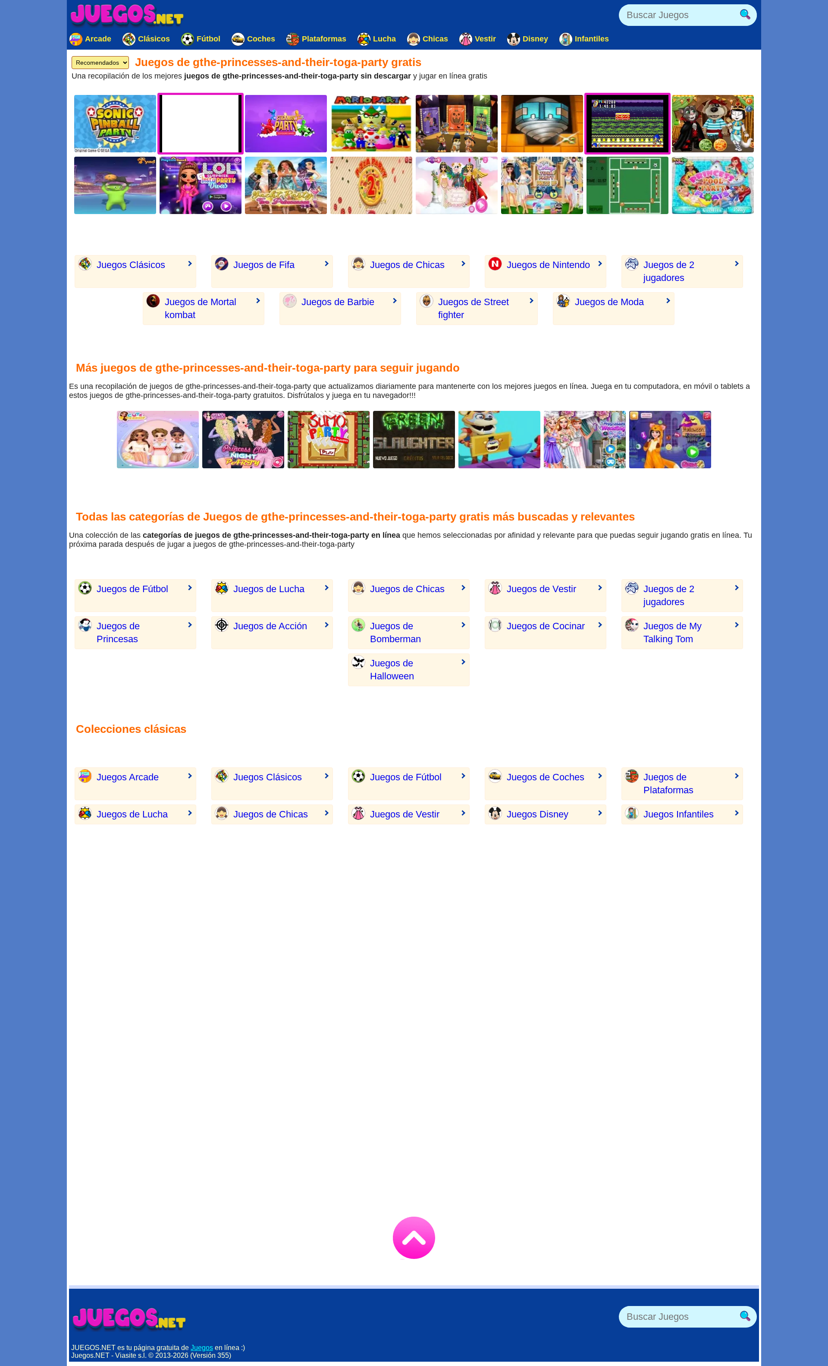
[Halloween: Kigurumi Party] (670, 439)
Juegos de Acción (270, 626)
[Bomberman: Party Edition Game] (542, 123)
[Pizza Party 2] (371, 185)
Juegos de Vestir (541, 589)
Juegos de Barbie (337, 302)
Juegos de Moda (609, 302)
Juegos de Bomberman (395, 632)
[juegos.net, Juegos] (127, 15)
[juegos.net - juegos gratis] (129, 1319)
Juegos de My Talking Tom (672, 632)
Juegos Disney (537, 814)
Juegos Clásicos (131, 264)
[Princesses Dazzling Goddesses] (457, 185)
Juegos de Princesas (118, 632)
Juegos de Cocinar (546, 626)
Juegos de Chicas (407, 264)
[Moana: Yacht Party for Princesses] (286, 185)
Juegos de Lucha (268, 589)
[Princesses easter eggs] (158, 439)
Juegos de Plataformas (668, 783)
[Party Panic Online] (115, 185)
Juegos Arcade (128, 777)
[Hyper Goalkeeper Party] (627, 185)
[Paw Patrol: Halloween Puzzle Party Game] (457, 123)
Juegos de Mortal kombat (200, 308)
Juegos (202, 1347)
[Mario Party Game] (371, 123)
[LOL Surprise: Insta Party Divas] (201, 185)
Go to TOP (414, 1237)
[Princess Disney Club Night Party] (243, 439)
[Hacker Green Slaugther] (414, 439)
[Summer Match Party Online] (499, 439)
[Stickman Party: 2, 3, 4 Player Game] (286, 123)
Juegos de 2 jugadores (668, 271)
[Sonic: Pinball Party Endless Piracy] (115, 123)
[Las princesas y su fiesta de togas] (542, 185)
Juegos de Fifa (264, 264)
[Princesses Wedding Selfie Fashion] (585, 439)
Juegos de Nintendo (548, 264)
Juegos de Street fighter (473, 308)
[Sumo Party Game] (329, 439)
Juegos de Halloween (392, 669)
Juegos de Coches (545, 777)
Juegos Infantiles (678, 814)
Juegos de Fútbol (132, 589)
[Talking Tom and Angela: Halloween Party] (713, 123)
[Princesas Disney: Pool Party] (713, 185)
